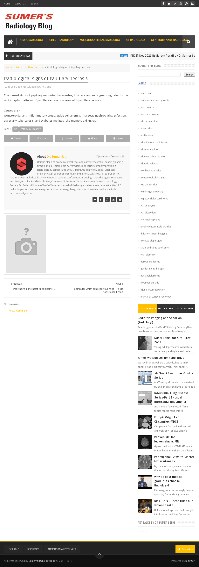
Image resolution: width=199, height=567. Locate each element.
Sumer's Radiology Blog (42, 560)
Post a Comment (18, 310)
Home (7, 4)
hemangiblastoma (150, 275)
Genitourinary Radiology (169, 39)
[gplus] (186, 3)
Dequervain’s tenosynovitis (155, 100)
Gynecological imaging (153, 177)
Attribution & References (62, 549)
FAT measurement (150, 114)
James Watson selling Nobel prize (161, 358)
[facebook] (163, 3)
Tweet (17, 138)
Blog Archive (185, 308)
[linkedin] (175, 3)
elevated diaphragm (151, 240)
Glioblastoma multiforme (154, 142)
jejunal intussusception (153, 289)
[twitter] (169, 3)
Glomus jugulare (149, 149)
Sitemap (35, 4)
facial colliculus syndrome (154, 247)
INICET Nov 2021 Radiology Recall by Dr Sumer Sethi (158, 55)
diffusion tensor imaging (154, 233)
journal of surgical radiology (156, 296)
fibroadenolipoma (150, 261)
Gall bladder (147, 135)
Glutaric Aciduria (149, 163)
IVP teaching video (150, 219)
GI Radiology (135, 39)
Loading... (143, 531)
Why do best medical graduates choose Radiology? (168, 481)
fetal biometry (148, 254)
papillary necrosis (33, 67)
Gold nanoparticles (151, 170)
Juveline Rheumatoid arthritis (156, 226)
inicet (118, 55)
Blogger (190, 560)
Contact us (187, 549)
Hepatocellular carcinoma (154, 198)
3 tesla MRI (146, 93)
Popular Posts (147, 308)
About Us (20, 4)
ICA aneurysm (148, 205)
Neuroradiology (31, 39)
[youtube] (180, 3)
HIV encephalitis (149, 184)
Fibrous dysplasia (150, 121)
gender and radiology (152, 268)
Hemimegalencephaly (152, 191)
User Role (13, 549)
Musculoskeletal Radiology (100, 39)
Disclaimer (33, 549)
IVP (18, 67)
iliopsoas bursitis (150, 282)
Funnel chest (147, 128)
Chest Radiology (61, 39)
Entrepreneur (147, 107)
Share (42, 138)
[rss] (192, 3)
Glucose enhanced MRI (153, 156)
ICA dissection (148, 212)
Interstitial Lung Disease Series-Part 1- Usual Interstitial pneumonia (171, 397)
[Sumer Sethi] (95, 199)
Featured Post (166, 308)
